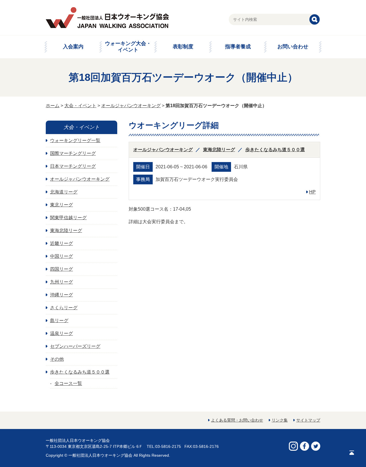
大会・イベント (80, 105)
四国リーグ (61, 269)
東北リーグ (61, 204)
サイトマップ (308, 420)
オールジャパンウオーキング (131, 105)
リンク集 (280, 420)
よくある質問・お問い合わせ (237, 420)
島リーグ (59, 320)
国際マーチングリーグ (73, 153)
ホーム (52, 105)
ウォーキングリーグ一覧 (75, 140)
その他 (57, 359)
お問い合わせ (292, 46)
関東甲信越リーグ (68, 217)
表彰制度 (183, 46)
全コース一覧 (68, 383)
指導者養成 (238, 46)
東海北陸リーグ (219, 149)
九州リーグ (61, 282)
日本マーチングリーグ (73, 166)
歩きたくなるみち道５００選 (275, 149)
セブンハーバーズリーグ (75, 346)
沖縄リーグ (61, 294)
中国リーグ (61, 256)
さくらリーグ (63, 307)
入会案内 (73, 46)
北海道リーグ (63, 191)
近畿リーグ (61, 243)
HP (312, 191)
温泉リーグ (61, 333)
